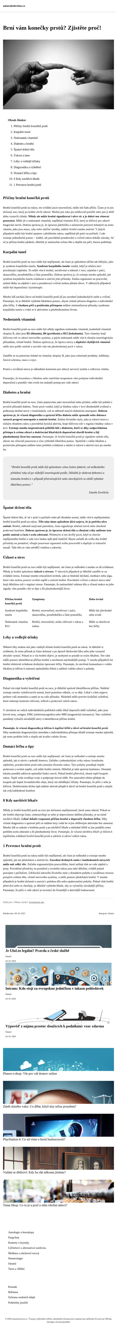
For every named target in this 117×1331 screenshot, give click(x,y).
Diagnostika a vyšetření (27, 167)
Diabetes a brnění (24, 143)
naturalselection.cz (14, 5)
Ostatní (111, 913)
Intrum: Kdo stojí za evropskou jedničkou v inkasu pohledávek (54, 988)
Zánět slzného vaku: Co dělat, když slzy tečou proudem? (39, 1106)
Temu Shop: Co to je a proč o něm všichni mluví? (35, 1205)
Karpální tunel (22, 131)
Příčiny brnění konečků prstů (31, 126)
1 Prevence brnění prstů (27, 184)
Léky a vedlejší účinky (27, 161)
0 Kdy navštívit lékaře (26, 178)
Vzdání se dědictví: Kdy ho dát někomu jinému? (34, 1172)
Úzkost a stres (22, 155)
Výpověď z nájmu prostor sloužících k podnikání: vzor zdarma (54, 1026)
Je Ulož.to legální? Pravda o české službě (37, 951)
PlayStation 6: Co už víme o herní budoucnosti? (34, 1139)
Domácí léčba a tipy (25, 173)
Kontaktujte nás (36, 902)
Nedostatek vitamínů (26, 137)
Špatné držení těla (24, 149)
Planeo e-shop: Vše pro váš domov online (30, 1073)
